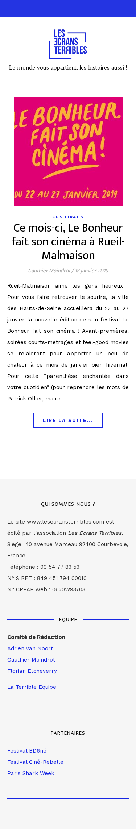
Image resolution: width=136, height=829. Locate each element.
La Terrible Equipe (31, 687)
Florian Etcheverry (32, 671)
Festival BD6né (26, 750)
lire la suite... (68, 420)
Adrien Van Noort (30, 648)
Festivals (68, 217)
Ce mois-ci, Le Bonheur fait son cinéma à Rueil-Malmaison (68, 242)
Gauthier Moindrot (49, 271)
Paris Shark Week (30, 773)
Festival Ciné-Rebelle (35, 762)
